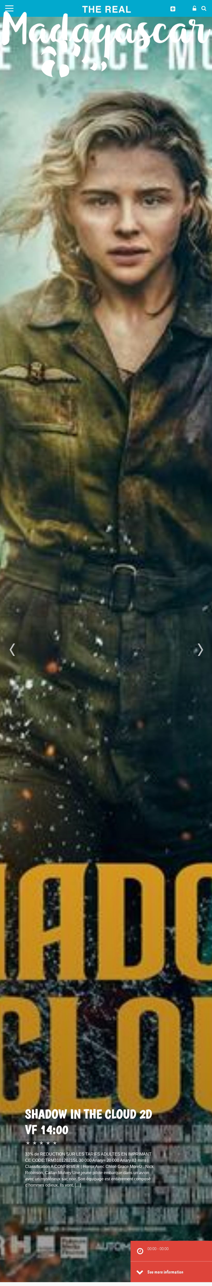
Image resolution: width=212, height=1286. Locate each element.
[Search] (202, 8)
